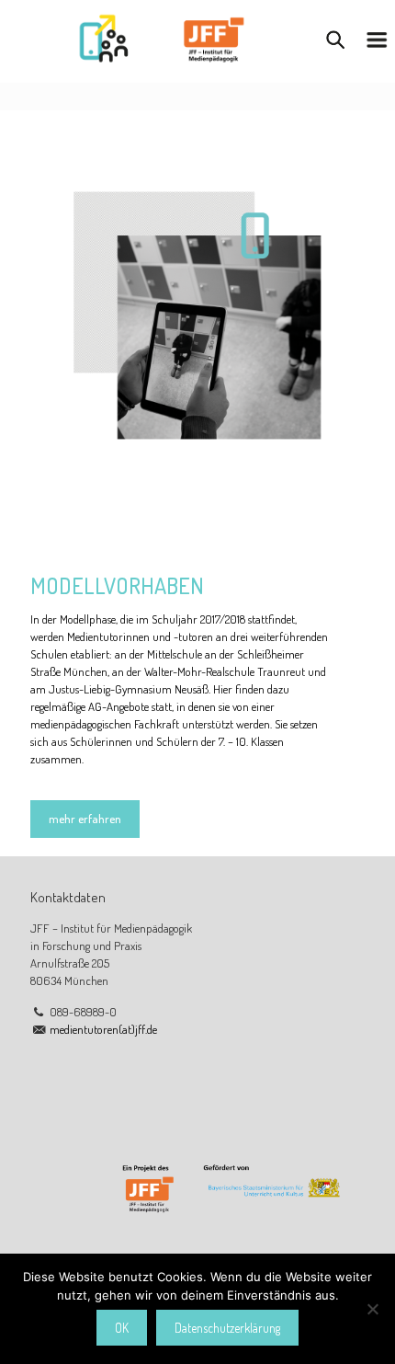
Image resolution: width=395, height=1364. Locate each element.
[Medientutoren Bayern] (161, 36)
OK (122, 1327)
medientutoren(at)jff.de (103, 1029)
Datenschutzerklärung (227, 1327)
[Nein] (372, 1309)
